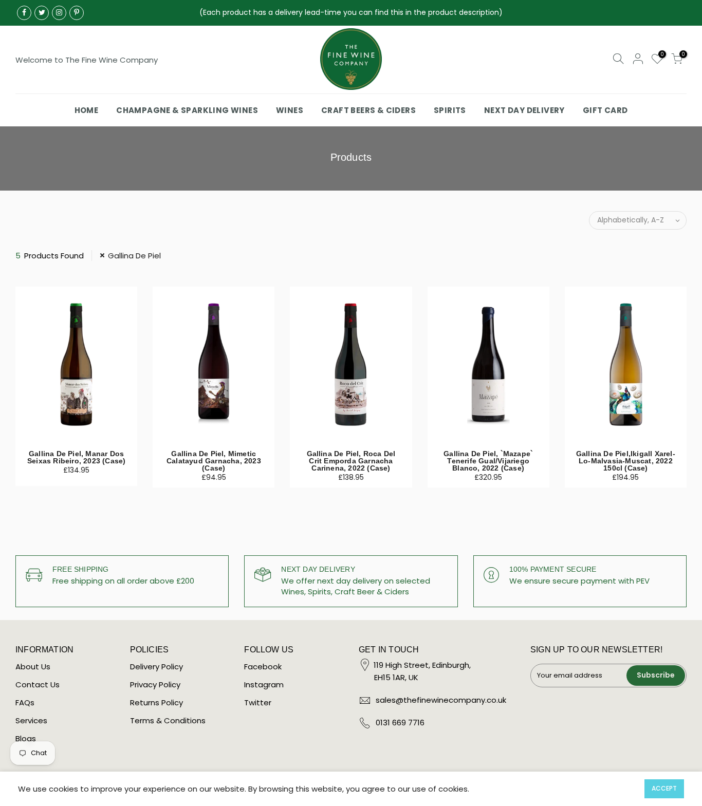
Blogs (25, 738)
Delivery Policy (156, 666)
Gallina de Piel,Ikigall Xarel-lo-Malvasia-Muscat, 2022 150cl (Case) (625, 460)
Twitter (257, 702)
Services (31, 720)
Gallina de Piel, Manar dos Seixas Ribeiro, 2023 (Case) (76, 457)
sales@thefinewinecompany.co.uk (441, 700)
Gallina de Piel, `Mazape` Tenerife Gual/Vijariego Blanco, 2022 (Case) (488, 460)
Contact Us (37, 684)
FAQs (24, 702)
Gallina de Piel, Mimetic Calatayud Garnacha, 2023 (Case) (214, 460)
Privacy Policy (155, 684)
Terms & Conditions (168, 720)
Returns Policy (156, 702)
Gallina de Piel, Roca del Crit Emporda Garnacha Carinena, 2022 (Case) (351, 460)
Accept (664, 788)
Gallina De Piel (134, 255)
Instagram (264, 684)
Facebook (263, 666)
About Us (32, 666)
